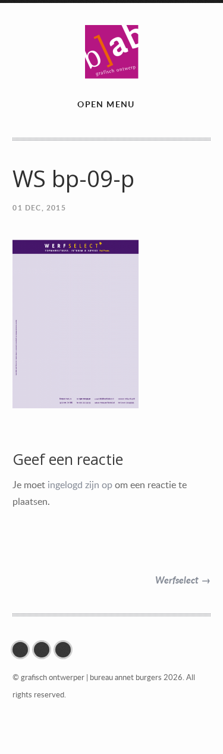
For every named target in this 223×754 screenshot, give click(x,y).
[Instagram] (44, 649)
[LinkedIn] (66, 649)
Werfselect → (183, 580)
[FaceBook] (23, 649)
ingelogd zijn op (80, 484)
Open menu (106, 104)
